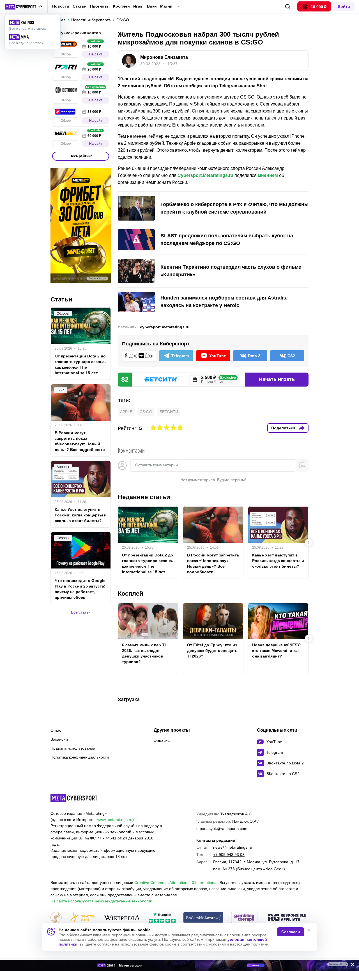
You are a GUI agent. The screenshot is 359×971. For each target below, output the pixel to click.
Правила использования (72, 748)
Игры (138, 6)
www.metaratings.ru (114, 819)
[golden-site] (82, 918)
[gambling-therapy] (244, 918)
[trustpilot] (162, 918)
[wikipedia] (122, 918)
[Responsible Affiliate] (287, 917)
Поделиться (283, 428)
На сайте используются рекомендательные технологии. (101, 901)
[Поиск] (288, 6)
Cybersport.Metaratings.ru (205, 175)
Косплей (121, 6)
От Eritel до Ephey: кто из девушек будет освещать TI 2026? (212, 650)
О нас (55, 730)
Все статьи (81, 612)
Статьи (80, 6)
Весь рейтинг (81, 156)
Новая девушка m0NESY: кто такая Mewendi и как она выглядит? (276, 650)
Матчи (166, 6)
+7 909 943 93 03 (229, 854)
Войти (344, 6)
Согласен (290, 932)
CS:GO (146, 412)
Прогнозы (100, 6)
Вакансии (59, 739)
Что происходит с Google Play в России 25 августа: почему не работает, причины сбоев (80, 589)
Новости (60, 6)
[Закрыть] (350, 965)
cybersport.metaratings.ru (165, 327)
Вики (152, 6)
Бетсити (169, 412)
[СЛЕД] (308, 542)
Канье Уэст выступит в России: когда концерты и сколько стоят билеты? (278, 560)
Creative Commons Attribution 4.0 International (175, 882)
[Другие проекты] (23, 7)
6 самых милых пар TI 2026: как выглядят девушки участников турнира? (144, 653)
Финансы (162, 741)
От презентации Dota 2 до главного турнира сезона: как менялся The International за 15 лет (147, 563)
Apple (126, 412)
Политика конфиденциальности (79, 757)
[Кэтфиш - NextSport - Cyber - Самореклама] (179, 965)
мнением (268, 175)
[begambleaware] (203, 918)
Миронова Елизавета (164, 57)
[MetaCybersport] (73, 798)
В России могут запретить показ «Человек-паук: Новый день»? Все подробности (213, 563)
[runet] (56, 918)
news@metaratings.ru (232, 847)
